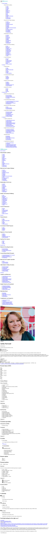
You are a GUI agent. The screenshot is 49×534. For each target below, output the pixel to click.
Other (23, 363)
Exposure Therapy (9, 124)
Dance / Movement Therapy (10, 137)
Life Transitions (8, 40)
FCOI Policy (16, 526)
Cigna (7, 70)
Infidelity (7, 39)
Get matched (2, 520)
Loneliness (7, 52)
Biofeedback (8, 136)
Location (12, 363)
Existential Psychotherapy (10, 129)
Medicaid (7, 77)
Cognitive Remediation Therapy (11, 145)
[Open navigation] (1, 1)
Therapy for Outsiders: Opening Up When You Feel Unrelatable (10, 523)
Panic (7, 14)
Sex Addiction (8, 30)
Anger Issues (8, 22)
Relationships (4, 191)
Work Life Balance (9, 63)
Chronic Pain (8, 49)
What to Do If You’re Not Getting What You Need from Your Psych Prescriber (17, 524)
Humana (7, 71)
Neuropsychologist (9, 107)
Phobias (7, 15)
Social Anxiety (8, 18)
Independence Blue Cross (10, 84)
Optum (7, 72)
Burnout (7, 58)
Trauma (7, 55)
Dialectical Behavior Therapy (10, 123)
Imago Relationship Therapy (10, 131)
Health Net (4, 234)
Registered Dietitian (9, 116)
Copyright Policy (3, 526)
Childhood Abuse (8, 48)
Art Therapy (8, 143)
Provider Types (4, 92)
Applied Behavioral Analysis (10, 120)
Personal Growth (8, 61)
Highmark (7, 83)
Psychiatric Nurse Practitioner (10, 97)
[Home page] (5, 1)
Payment (17, 363)
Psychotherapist (8, 103)
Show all (2, 401)
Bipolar (3, 157)
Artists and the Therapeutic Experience (35, 524)
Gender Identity (8, 51)
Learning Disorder (9, 60)
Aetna (3, 218)
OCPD (7, 28)
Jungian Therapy (4, 288)
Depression (8, 12)
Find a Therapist (4, 3)
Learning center (2, 522)
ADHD (7, 6)
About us (1, 521)
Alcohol (7, 21)
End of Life (4, 185)
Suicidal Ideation (8, 54)
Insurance (3, 64)
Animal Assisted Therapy (10, 142)
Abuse (7, 46)
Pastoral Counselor (9, 115)
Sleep (3, 212)
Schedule (1, 363)
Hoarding (7, 26)
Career (7, 59)
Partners (4, 521)
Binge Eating (8, 10)
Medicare (3, 229)
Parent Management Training (10, 126)
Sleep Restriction (8, 139)
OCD (7, 13)
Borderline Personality (9, 24)
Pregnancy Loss (4, 190)
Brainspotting (4, 293)
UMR (7, 90)
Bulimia (7, 11)
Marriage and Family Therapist (7, 256)
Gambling (3, 174)
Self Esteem (8, 62)
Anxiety (7, 7)
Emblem (7, 82)
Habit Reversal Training (9, 125)
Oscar (7, 89)
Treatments (9, 363)
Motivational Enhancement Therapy (7, 304)
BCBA (3, 261)
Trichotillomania (4, 180)
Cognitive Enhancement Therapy (11, 144)
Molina (7, 88)
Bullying (7, 47)
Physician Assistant (9, 96)
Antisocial (7, 23)
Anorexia (7, 8)
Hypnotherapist (8, 113)
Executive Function (9, 112)
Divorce (3, 184)
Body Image (4, 196)
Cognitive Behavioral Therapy (10, 122)
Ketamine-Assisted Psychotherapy (11, 146)
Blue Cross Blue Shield (9, 69)
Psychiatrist (4, 251)
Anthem (7, 68)
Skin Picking (8, 31)
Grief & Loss (8, 37)
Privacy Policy (8, 526)
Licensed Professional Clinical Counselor (12, 101)
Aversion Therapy (9, 121)
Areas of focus (5, 363)
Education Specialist (5, 266)
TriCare (7, 78)
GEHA (7, 76)
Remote (15, 363)
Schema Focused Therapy (6, 289)
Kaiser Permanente (9, 85)
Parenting (7, 41)
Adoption (7, 35)
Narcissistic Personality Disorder (11, 27)
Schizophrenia (8, 17)
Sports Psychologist (9, 108)
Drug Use (7, 25)
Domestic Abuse (8, 50)
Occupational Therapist (9, 114)
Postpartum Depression (5, 163)
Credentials (20, 363)
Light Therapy (8, 138)
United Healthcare (9, 73)
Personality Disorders (9, 29)
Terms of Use (12, 526)
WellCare (7, 91)
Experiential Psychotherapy (10, 130)
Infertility (7, 38)
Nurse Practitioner (9, 95)
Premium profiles (8, 521)
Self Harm (7, 53)
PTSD (7, 16)
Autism (7, 9)
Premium (2, 341)
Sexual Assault (4, 202)
